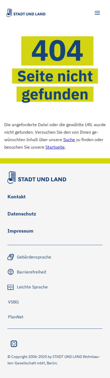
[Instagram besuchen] (14, 344)
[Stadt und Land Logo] (25, 13)
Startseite (55, 147)
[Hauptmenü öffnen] (97, 12)
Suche (69, 139)
